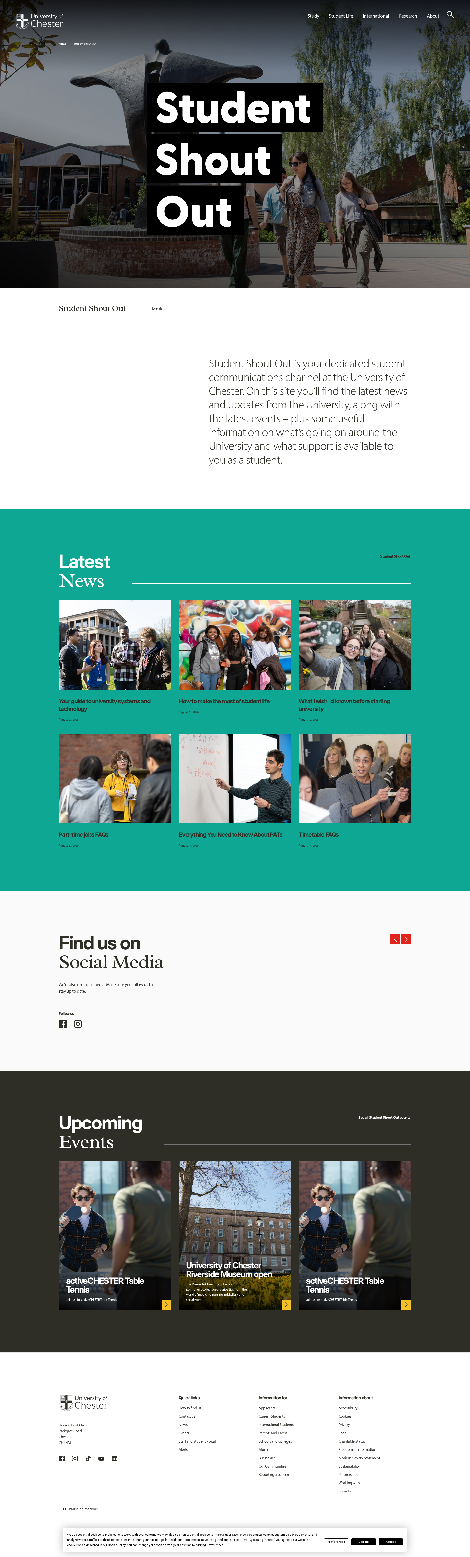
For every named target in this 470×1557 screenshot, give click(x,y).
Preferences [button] (215, 1545)
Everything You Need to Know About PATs (230, 834)
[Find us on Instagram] (78, 1024)
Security (345, 1491)
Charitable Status (352, 1441)
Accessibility (348, 1408)
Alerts (183, 1449)
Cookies (345, 1416)
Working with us (351, 1482)
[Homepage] (39, 21)
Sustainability (349, 1466)
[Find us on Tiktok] (88, 1458)
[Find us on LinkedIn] (115, 1458)
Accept (391, 1542)
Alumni (264, 1449)
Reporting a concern (274, 1474)
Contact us (187, 1416)
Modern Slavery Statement (359, 1458)
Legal (343, 1433)
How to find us (190, 1408)
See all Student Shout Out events (384, 1117)
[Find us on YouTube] (101, 1458)
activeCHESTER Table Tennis (105, 1284)
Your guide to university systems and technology (105, 705)
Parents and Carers (273, 1433)
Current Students (272, 1416)
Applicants (267, 1408)
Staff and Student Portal (197, 1441)
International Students (276, 1424)
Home (62, 43)
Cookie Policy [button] (116, 1545)
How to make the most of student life (224, 701)
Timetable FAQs (319, 834)
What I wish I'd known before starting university (344, 705)
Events (157, 308)
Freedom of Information (357, 1449)
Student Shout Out (85, 43)
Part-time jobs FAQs (83, 834)
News (183, 1424)
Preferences (336, 1542)
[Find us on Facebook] (63, 1024)
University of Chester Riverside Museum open (229, 1269)
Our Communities (272, 1466)
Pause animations (79, 1509)
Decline (363, 1542)
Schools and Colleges (275, 1441)
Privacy (344, 1424)
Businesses (267, 1458)
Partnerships (348, 1474)
